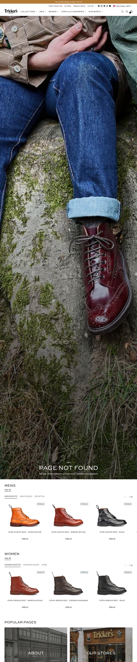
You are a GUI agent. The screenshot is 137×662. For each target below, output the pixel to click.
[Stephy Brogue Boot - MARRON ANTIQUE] (24, 584)
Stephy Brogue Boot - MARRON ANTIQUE (24, 600)
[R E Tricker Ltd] (10, 11)
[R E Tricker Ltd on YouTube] (110, 6)
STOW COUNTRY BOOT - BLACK (112, 532)
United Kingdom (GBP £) (123, 6)
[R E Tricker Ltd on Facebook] (99, 6)
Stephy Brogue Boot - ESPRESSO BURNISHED (68, 600)
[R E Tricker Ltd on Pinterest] (104, 6)
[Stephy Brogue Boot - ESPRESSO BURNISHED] (68, 584)
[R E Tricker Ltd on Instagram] (102, 6)
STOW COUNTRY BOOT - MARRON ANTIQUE (68, 532)
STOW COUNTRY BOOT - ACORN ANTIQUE (24, 532)
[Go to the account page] (127, 11)
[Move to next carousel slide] (131, 497)
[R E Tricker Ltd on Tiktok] (107, 6)
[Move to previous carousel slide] (126, 497)
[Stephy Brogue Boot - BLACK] (112, 584)
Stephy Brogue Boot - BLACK (112, 600)
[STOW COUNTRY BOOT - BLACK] (112, 515)
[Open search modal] (122, 11)
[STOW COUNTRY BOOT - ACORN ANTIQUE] (24, 515)
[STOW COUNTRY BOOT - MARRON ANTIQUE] (68, 515)
